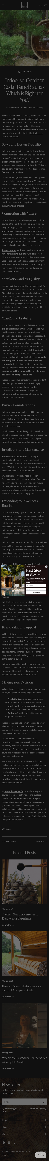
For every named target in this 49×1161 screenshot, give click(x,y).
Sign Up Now (36, 593)
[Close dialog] (46, 567)
